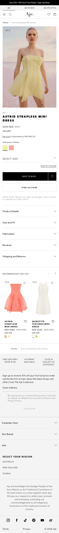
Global (7, 473)
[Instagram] (8, 520)
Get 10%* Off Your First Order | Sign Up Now (29, 2)
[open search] (10, 14)
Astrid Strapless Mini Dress (11, 324)
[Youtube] (42, 520)
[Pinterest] (33, 520)
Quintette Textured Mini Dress (41, 324)
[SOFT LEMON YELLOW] (9, 336)
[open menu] (4, 14)
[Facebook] (16, 520)
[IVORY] (33, 336)
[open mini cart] (54, 14)
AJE (4, 113)
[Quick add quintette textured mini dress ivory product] (53, 321)
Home (5, 22)
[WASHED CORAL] (11, 147)
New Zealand (10, 467)
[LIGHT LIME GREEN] (36, 336)
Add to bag (29, 176)
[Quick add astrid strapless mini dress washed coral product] (25, 321)
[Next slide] (55, 273)
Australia (8, 461)
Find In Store (29, 187)
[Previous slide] (49, 273)
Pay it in (6, 136)
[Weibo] (50, 520)
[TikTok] (25, 520)
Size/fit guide (48, 166)
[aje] (29, 14)
